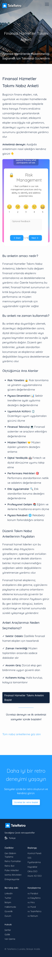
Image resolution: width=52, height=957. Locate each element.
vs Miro (31, 902)
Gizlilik (7, 934)
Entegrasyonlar (12, 879)
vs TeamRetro (34, 911)
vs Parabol (33, 893)
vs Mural (32, 906)
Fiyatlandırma (34, 862)
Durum (8, 916)
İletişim (8, 902)
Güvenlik (9, 911)
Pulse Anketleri (12, 870)
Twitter (8, 898)
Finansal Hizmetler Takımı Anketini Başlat (24, 697)
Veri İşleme (10, 939)
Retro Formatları (13, 861)
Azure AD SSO (35, 875)
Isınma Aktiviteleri (13, 874)
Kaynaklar (32, 866)
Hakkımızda (10, 906)
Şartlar (8, 930)
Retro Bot (9, 865)
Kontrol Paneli (34, 853)
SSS (29, 857)
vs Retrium (33, 916)
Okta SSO (32, 871)
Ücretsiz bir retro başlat (26, 802)
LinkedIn (9, 893)
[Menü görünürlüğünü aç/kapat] (47, 4)
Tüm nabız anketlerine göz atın (21, 734)
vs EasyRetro (34, 898)
